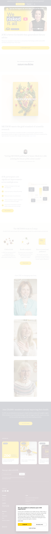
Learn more (20, 520)
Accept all (25, 524)
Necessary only (39, 524)
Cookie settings (32, 528)
